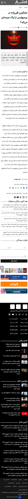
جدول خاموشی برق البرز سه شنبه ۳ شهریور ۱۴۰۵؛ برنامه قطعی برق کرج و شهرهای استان (15, 474)
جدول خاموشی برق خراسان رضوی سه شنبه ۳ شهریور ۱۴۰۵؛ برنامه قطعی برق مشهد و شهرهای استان (15, 461)
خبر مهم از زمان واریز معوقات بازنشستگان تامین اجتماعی (13, 345)
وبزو (20, 480)
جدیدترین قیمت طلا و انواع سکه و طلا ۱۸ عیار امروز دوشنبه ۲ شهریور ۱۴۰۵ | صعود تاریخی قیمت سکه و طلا (14, 226)
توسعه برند (13, 480)
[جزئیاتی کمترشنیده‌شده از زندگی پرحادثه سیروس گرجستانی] (24, 399)
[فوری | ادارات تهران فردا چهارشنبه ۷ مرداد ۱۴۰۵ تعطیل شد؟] (24, 413)
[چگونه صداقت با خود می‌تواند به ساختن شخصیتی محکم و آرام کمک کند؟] (24, 362)
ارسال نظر (14, 261)
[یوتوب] (18, 197)
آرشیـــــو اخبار (14, 326)
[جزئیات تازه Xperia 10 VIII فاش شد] (24, 393)
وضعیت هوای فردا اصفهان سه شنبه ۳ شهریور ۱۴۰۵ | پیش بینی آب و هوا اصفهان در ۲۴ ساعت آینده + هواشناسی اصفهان (14, 428)
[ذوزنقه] (14, 270)
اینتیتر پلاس (23, 340)
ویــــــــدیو (24, 322)
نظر (25, 256)
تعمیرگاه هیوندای (22, 490)
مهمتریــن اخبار (14, 333)
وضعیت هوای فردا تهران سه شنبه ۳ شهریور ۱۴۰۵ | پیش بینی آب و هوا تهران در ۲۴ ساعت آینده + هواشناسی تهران (14, 444)
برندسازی (24, 483)
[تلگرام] (26, 197)
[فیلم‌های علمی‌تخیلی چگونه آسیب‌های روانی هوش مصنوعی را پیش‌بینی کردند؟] (24, 370)
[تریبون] (14, 291)
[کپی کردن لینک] (16, 188)
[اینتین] (14, 284)
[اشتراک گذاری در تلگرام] (26, 189)
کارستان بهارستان (22, 486)
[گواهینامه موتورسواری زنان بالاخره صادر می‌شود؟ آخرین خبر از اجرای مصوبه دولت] (24, 385)
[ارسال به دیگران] (13, 189)
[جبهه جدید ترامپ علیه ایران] (24, 351)
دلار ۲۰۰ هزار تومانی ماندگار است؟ (11, 356)
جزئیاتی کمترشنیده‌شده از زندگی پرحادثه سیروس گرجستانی (12, 399)
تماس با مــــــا (14, 319)
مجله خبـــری (23, 333)
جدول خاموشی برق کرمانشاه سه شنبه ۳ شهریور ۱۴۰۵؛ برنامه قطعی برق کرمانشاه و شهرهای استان (15, 233)
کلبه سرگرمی (10, 483)
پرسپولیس (16, 179)
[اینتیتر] (21, 2)
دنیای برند (6, 480)
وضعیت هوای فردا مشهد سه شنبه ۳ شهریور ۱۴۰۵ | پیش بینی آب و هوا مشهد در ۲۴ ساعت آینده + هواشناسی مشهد (14, 436)
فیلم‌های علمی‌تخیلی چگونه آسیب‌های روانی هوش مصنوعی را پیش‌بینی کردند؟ (10, 372)
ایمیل (9, 248)
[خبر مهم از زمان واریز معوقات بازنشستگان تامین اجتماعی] (24, 345)
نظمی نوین (7, 486)
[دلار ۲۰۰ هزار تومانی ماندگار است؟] (24, 356)
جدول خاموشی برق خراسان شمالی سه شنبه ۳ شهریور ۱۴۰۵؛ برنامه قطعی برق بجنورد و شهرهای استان (15, 453)
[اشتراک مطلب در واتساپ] (18, 189)
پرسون (17, 483)
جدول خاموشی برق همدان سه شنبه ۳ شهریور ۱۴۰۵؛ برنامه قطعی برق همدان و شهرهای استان (14, 468)
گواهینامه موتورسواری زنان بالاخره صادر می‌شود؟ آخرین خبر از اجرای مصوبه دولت (11, 387)
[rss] (26, 314)
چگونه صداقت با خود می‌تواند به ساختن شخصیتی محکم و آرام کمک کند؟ (11, 363)
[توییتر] (20, 197)
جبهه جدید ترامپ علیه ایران (13, 350)
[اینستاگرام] (23, 197)
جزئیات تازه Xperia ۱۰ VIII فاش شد (10, 393)
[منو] (2, 2)
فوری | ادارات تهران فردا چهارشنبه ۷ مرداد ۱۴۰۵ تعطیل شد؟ (11, 414)
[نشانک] (14, 277)
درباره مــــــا (24, 319)
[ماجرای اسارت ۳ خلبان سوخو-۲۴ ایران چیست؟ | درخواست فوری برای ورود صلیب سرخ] (24, 405)
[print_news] (10, 188)
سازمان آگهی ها (14, 330)
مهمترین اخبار (22, 381)
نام (25, 248)
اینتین (24, 480)
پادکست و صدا (23, 326)
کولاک (14, 486)
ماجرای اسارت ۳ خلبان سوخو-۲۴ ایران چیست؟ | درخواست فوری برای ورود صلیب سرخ (10, 407)
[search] (5, 2)
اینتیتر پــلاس (23, 330)
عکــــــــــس (14, 322)
